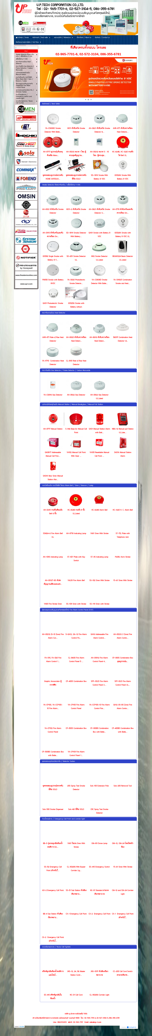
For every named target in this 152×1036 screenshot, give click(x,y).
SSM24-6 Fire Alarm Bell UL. (53, 535)
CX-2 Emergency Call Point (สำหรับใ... (53, 939)
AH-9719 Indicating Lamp (76, 533)
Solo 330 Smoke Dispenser (52, 809)
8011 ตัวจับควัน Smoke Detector (76, 130)
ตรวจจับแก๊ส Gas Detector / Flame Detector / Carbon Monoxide (66, 370)
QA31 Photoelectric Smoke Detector (53, 305)
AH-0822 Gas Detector (76, 395)
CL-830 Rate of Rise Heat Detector (76, 362)
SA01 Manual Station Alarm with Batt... (99, 430)
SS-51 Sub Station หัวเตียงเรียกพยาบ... (76, 892)
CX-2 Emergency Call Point (99, 914)
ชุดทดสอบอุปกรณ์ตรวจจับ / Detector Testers (58, 761)
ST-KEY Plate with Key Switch (76, 558)
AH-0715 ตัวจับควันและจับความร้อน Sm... (122, 211)
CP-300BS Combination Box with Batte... (99, 730)
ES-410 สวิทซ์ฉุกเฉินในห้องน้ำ (53, 996)
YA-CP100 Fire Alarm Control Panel (76, 706)
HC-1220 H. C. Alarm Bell (123, 510)
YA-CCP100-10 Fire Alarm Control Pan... (99, 706)
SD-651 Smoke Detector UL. (76, 258)
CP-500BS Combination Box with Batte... (53, 753)
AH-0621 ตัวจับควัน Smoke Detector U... (99, 211)
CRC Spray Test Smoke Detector (99, 811)
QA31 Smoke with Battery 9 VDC (99, 234)
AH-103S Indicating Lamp (53, 557)
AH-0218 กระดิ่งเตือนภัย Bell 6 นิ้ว (52, 511)
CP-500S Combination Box (76, 728)
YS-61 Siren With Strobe (122, 580)
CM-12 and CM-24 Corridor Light (122, 892)
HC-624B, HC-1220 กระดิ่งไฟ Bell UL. (122, 153)
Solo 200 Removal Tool (123, 786)
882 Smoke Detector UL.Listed (99, 258)
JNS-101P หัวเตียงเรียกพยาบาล (99, 973)
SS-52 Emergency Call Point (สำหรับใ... (53, 868)
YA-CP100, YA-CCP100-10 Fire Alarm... (52, 706)
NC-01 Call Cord (76, 995)
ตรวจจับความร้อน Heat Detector (53, 312)
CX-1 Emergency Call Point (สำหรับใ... (122, 915)
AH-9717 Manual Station (52, 429)
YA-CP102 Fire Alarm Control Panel (53, 730)
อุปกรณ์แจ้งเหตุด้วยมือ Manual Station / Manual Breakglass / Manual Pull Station (72, 404)
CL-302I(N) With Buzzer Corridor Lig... (76, 868)
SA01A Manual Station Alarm (122, 454)
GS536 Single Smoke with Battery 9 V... (53, 258)
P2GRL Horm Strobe (122, 557)
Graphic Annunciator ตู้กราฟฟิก (53, 683)
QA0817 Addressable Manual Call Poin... (53, 454)
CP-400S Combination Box (76, 681)
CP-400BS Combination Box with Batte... (123, 730)
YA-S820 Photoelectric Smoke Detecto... (76, 281)
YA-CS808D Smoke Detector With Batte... (53, 130)
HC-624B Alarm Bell (99, 510)
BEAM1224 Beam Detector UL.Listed (123, 258)
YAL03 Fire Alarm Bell (76, 580)
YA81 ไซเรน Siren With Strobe (76, 845)
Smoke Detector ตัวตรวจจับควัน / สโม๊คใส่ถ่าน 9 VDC (61, 184)
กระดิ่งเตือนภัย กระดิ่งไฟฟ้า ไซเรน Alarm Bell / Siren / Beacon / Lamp (67, 485)
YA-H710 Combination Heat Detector (53, 362)
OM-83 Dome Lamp (99, 843)
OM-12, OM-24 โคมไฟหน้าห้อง (122, 845)
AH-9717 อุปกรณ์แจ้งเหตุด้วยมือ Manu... (53, 153)
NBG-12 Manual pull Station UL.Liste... (122, 430)
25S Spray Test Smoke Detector (76, 787)
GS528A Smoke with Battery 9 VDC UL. (123, 234)
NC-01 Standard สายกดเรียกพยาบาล (99, 892)
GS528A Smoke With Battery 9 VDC (123, 177)
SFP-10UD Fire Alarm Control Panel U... (99, 683)
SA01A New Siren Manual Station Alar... (53, 477)
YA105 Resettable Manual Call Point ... (99, 454)
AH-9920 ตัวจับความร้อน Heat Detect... (76, 339)
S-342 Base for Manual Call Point (76, 430)
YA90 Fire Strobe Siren (53, 604)
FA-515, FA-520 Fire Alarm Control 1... (53, 659)
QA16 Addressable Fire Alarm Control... (99, 636)
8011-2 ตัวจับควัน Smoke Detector (76, 211)
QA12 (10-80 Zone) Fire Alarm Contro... (122, 706)
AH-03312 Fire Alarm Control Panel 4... (99, 659)
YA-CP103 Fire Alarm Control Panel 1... (76, 753)
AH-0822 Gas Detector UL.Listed (99, 396)
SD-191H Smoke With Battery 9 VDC (99, 177)
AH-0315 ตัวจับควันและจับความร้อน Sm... (53, 234)
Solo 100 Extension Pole (99, 786)
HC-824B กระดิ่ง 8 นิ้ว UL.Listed (76, 511)
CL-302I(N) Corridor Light (99, 995)
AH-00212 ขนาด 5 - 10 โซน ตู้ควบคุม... (99, 153)
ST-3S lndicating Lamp (99, 557)
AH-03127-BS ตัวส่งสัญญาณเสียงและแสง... (53, 582)
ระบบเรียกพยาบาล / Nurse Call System (56, 946)
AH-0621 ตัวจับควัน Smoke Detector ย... (99, 130)
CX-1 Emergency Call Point (76, 914)
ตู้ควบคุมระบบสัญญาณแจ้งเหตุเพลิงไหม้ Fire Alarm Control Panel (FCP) (67, 609)
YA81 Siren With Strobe (99, 533)
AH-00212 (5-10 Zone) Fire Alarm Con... (53, 636)
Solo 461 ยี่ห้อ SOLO (76, 809)
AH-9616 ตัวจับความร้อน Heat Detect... (99, 339)
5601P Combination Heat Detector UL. (122, 339)
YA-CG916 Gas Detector (53, 395)
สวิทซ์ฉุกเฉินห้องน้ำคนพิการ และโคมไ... (53, 973)
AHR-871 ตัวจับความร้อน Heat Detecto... (122, 130)
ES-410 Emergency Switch (99, 867)
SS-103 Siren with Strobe (76, 604)
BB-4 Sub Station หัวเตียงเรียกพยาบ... (53, 915)
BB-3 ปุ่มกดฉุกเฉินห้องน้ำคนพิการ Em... (53, 845)
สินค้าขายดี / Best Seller (51, 103)
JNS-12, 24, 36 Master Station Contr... (76, 973)
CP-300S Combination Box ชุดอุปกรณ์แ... (122, 659)
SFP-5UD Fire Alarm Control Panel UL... (123, 683)
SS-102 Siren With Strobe (99, 580)
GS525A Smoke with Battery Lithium (76, 305)
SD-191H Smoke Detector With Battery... (76, 234)
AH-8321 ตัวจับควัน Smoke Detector (52, 211)
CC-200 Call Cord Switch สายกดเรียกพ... (122, 973)
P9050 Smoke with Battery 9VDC (52, 281)
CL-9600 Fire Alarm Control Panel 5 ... (76, 659)
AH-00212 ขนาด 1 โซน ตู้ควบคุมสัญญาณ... (76, 153)
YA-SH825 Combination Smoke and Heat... (122, 281)
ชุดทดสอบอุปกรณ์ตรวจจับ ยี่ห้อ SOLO (76, 177)
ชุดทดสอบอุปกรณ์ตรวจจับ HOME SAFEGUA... (53, 177)
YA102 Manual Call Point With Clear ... (76, 454)
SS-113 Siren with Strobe (99, 604)
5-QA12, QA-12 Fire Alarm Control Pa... (76, 636)
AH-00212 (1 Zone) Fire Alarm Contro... (122, 636)
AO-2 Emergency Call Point (53, 890)
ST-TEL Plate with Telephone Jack (123, 535)
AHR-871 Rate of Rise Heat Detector (52, 339)
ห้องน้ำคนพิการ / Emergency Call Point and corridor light (63, 818)
